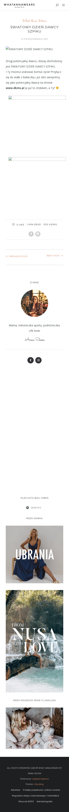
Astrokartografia (44, 801)
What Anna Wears (34, 20)
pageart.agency (40, 779)
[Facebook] (30, 360)
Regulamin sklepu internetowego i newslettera (35, 796)
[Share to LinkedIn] (37, 234)
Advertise (15, 790)
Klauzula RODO (26, 801)
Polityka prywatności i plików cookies (41, 790)
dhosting (39, 784)
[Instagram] (38, 360)
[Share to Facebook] (31, 234)
